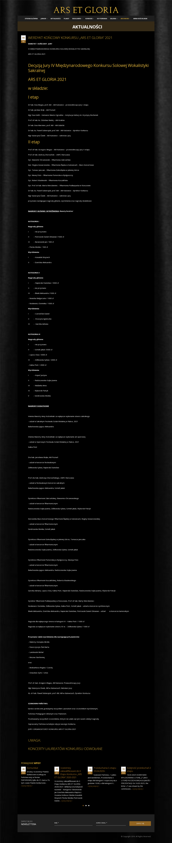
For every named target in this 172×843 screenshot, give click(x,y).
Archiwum (125, 19)
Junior (43, 19)
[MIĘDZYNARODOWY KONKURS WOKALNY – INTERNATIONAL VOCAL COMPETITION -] (86, 10)
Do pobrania (102, 19)
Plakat (66, 19)
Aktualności (56, 19)
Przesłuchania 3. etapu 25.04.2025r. (71, 769)
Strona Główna (31, 19)
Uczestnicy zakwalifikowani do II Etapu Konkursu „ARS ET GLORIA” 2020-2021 (34, 772)
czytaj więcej (32, 801)
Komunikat (132, 767)
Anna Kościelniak (140, 19)
